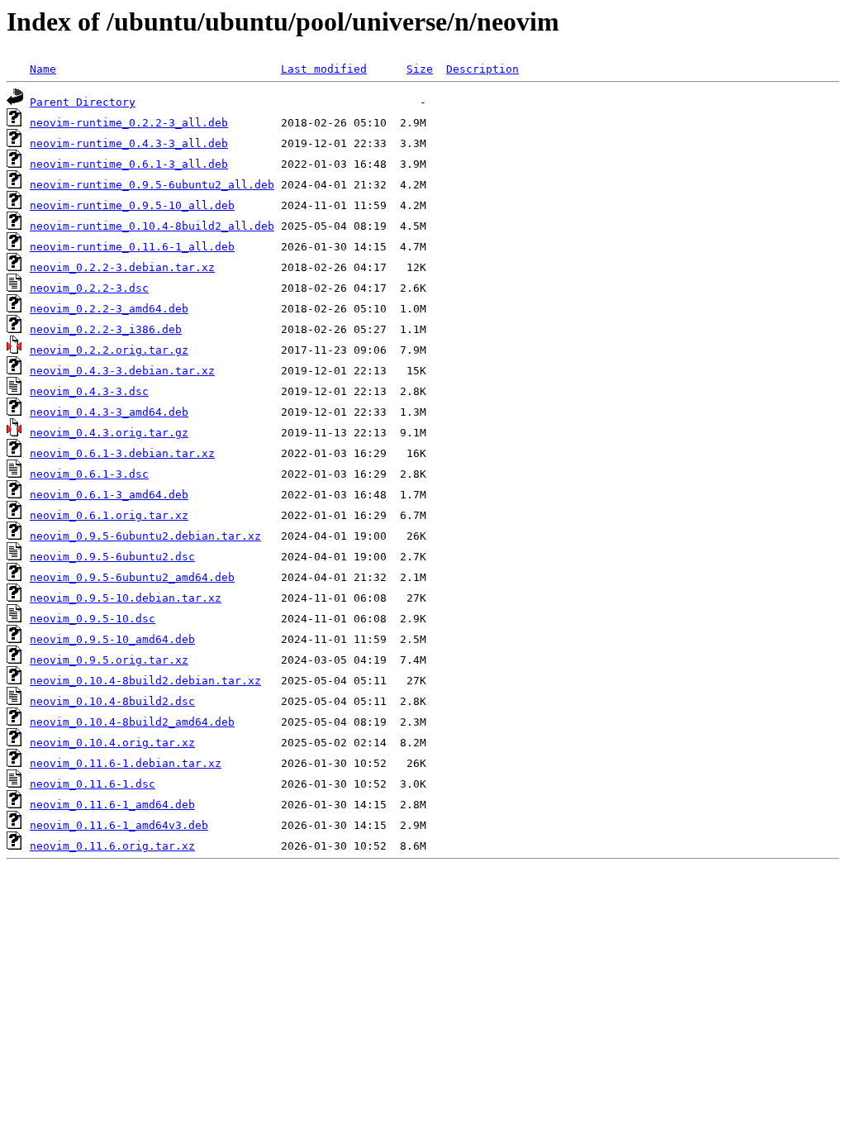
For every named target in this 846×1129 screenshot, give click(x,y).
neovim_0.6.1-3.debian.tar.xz (122, 453)
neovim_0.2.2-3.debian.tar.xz (122, 267)
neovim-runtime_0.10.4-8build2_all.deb (152, 226)
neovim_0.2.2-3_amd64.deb (109, 308)
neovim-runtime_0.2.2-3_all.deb (129, 123)
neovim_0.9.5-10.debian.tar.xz (125, 598)
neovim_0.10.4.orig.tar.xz (112, 742)
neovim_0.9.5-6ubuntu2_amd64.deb (132, 577)
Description (482, 69)
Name (43, 69)
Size (419, 69)
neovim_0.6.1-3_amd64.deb (109, 494)
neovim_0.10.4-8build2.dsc (112, 701)
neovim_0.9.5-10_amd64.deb (112, 639)
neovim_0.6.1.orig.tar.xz (109, 515)
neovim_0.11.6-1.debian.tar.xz (125, 763)
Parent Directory (82, 102)
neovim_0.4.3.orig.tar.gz (109, 432)
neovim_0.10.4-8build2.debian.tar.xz (145, 680)
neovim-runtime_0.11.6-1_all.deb (132, 247)
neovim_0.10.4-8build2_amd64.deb (132, 722)
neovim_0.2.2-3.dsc (89, 288)
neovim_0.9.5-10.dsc (92, 618)
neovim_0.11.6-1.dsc (92, 784)
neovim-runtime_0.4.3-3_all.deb (129, 143)
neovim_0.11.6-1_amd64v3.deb (119, 825)
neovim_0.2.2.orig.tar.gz (109, 350)
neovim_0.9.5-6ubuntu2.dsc (112, 556)
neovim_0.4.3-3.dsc (89, 391)
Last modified (324, 69)
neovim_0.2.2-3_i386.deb (106, 329)
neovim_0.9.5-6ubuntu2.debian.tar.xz (145, 536)
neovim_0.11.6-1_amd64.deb (112, 804)
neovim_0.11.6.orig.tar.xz (112, 846)
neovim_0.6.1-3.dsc (89, 474)
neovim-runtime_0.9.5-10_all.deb (132, 205)
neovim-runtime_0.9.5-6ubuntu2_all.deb (152, 185)
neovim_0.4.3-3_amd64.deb (109, 412)
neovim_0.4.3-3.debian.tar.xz (122, 370)
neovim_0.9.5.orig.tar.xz (109, 660)
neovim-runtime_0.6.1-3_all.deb (129, 164)
